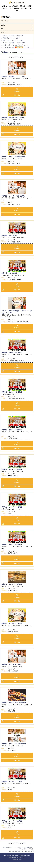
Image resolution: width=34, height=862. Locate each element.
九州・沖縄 (30, 851)
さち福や (16, 38)
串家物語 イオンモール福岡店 (11, 507)
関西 (19, 851)
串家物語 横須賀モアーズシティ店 (13, 76)
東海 (16, 851)
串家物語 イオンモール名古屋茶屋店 (13, 702)
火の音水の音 (6, 45)
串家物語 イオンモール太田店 (11, 781)
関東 (13, 851)
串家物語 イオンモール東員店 (11, 623)
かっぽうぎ (20, 35)
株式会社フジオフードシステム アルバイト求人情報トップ (17, 847)
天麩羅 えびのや (7, 38)
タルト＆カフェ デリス (9, 40)
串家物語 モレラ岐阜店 (9, 235)
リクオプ (20, 859)
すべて (4, 35)
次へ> (24, 57)
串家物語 (19, 47)
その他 (15, 45)
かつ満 (27, 47)
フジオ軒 (20, 40)
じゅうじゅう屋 (21, 42)
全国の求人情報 (23, 849)
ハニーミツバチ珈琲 (8, 42)
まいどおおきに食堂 (8, 47)
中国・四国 (24, 851)
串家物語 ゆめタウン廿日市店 (11, 352)
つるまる (11, 35)
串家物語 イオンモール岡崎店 (11, 430)
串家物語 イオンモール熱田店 (11, 544)
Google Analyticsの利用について (17, 857)
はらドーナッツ (23, 45)
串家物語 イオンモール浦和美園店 (13, 156)
